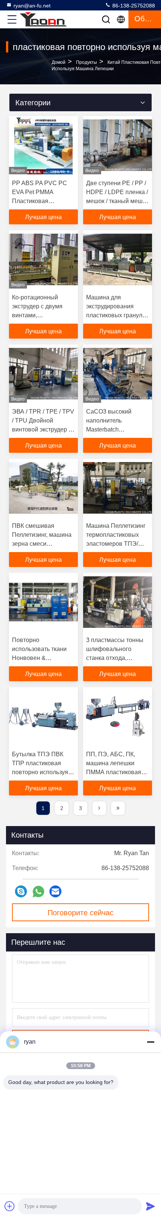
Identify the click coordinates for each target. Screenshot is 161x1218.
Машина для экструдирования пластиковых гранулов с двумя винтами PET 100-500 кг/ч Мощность (117, 315)
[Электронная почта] (55, 891)
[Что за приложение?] (38, 891)
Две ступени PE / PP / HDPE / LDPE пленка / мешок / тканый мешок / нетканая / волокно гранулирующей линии (117, 201)
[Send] (151, 1206)
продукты (86, 62)
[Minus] (150, 1041)
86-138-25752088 (133, 6)
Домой (59, 62)
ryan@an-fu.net (32, 6)
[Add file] (9, 1206)
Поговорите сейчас (80, 913)
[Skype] (21, 891)
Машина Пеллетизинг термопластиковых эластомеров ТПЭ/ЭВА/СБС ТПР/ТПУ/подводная (116, 544)
